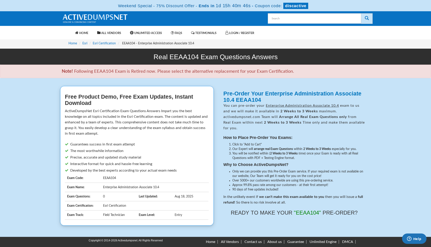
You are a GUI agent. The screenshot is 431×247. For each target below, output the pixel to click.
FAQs (178, 33)
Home (83, 33)
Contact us (253, 242)
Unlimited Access (148, 33)
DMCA (347, 242)
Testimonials (205, 33)
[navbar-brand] (67, 31)
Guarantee (295, 242)
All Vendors (111, 33)
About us (274, 242)
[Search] (367, 18)
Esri (84, 43)
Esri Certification (104, 43)
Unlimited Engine (323, 242)
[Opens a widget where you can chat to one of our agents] (414, 239)
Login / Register (241, 33)
